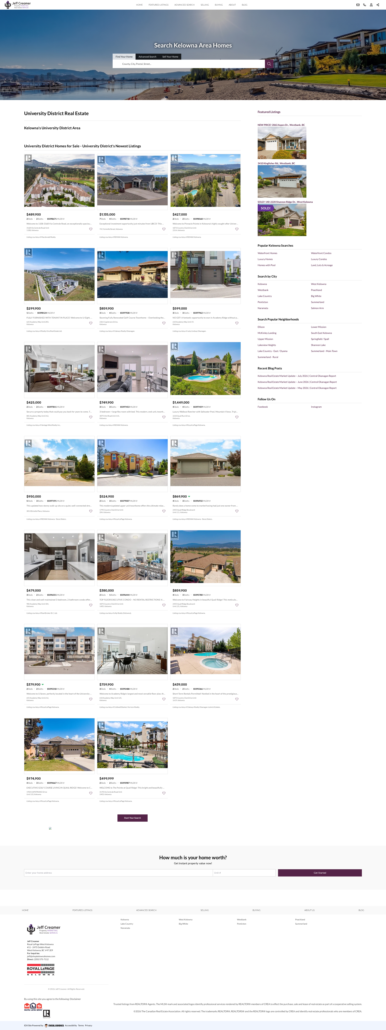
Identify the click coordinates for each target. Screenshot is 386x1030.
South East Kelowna (321, 332)
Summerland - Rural (268, 357)
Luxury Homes (265, 259)
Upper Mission (265, 338)
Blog (244, 4)
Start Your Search (132, 818)
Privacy (88, 1025)
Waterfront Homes (267, 253)
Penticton (263, 302)
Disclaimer (75, 998)
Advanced (147, 56)
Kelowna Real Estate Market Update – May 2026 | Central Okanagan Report (297, 387)
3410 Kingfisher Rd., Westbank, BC (276, 163)
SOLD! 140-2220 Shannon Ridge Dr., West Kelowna (285, 201)
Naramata (263, 308)
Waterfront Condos (321, 253)
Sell (170, 56)
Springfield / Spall (320, 338)
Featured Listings (158, 4)
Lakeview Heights (267, 344)
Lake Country (265, 296)
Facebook (263, 406)
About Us (309, 910)
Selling (205, 4)
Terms (81, 1025)
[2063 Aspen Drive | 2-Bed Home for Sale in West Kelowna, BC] (310, 143)
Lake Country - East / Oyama (272, 351)
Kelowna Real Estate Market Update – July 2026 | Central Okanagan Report (297, 375)
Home (139, 4)
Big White (316, 296)
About (232, 4)
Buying (219, 4)
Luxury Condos (319, 259)
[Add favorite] (90, 229)
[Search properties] (269, 64)
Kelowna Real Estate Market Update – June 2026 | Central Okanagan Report (297, 381)
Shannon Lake (318, 344)
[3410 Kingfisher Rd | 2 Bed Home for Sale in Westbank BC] (310, 181)
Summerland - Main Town (324, 351)
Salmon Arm (317, 308)
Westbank (263, 289)
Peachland (316, 289)
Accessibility (71, 1025)
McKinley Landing (267, 332)
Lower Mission (318, 326)
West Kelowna (318, 283)
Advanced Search (184, 4)
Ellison (261, 326)
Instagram (316, 406)
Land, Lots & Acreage (322, 265)
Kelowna (262, 283)
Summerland (317, 302)
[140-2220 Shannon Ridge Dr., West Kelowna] (310, 220)
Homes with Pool (266, 265)
